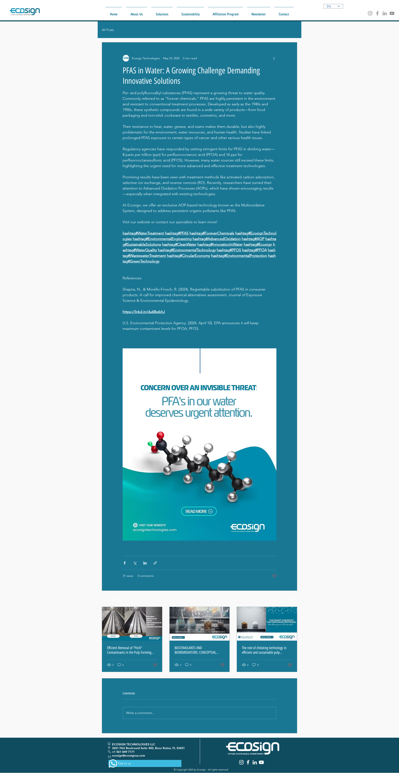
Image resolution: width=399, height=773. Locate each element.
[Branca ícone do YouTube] (261, 762)
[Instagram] (370, 13)
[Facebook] (377, 13)
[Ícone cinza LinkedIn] (385, 13)
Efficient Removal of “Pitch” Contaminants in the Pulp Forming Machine (129, 650)
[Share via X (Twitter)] (135, 563)
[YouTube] (392, 13)
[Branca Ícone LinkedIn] (255, 762)
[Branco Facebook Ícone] (248, 762)
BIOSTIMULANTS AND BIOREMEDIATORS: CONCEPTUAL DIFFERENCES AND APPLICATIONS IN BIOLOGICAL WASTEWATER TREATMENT (198, 650)
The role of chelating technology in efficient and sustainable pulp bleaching (264, 650)
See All (292, 599)
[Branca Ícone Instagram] (241, 762)
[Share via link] (155, 563)
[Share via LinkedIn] (145, 563)
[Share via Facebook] (125, 563)
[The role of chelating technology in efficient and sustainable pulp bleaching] (267, 624)
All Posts (108, 30)
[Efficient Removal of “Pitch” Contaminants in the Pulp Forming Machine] (132, 624)
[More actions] (273, 58)
